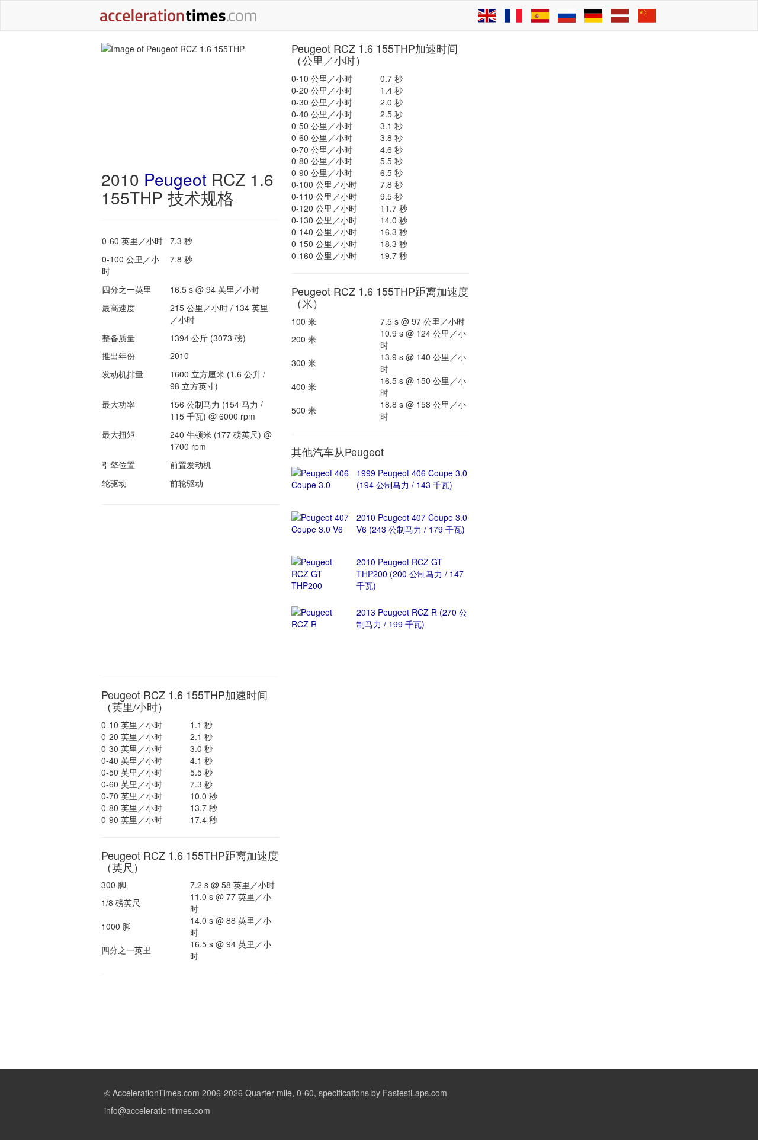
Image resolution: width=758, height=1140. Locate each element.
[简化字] (647, 15)
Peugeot (175, 179)
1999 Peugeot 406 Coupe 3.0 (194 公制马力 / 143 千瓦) (411, 479)
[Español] (540, 15)
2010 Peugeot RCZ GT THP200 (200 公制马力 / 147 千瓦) (410, 573)
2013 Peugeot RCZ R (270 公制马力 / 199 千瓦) (411, 618)
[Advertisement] (190, 591)
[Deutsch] (593, 15)
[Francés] (513, 15)
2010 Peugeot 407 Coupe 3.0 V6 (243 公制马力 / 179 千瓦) (411, 523)
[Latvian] (620, 15)
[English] (487, 15)
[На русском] (567, 15)
